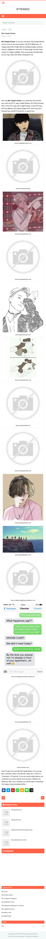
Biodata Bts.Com (16, 810)
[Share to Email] (22, 790)
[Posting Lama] (42, 797)
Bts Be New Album (7, 895)
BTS (3, 926)
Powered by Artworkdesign (16, 936)
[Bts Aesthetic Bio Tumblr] (23, 838)
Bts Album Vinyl (6, 912)
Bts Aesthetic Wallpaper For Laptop (13, 905)
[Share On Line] (27, 790)
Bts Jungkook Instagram (9, 898)
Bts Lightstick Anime (8, 909)
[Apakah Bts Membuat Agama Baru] (23, 828)
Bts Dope (4, 891)
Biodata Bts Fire (16, 820)
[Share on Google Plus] (13, 790)
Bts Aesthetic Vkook (8, 902)
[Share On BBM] (31, 790)
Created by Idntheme (32, 936)
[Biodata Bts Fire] (23, 818)
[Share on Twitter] (8, 790)
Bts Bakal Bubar (6, 916)
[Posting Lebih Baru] (3, 797)
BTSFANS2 (22, 934)
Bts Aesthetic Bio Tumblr (18, 840)
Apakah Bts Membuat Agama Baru (22, 830)
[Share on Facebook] (4, 790)
